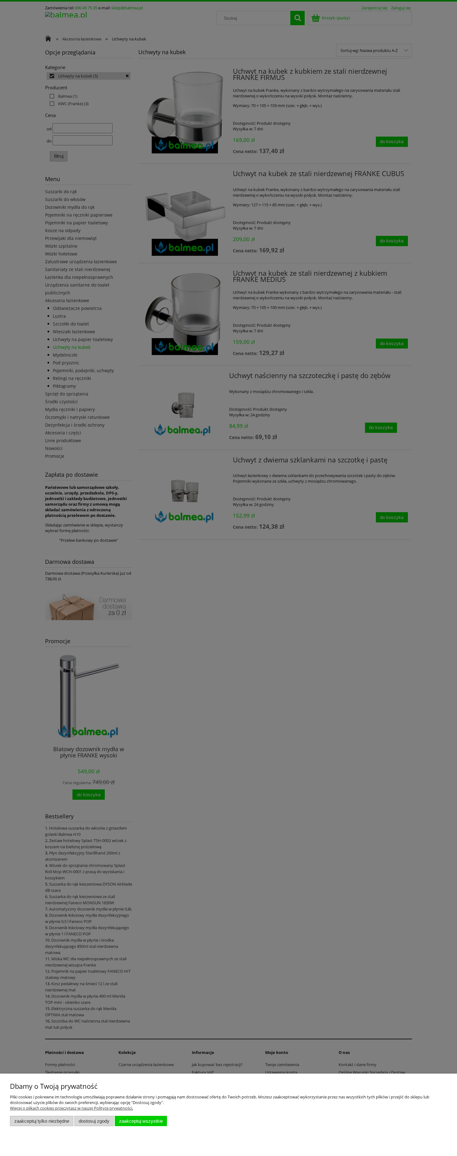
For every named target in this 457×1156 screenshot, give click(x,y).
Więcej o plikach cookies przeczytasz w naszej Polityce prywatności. (71, 1108)
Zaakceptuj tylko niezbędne (41, 1121)
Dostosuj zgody (94, 1121)
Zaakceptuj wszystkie (141, 1121)
